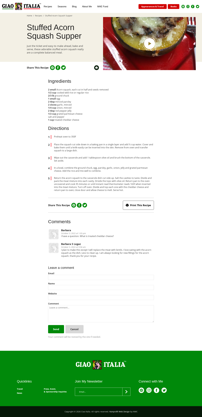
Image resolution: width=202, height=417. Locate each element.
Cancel (74, 329)
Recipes (38, 15)
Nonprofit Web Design (119, 411)
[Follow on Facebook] (192, 6)
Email (51, 273)
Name (51, 283)
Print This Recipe (140, 205)
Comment (53, 303)
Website (52, 293)
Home (29, 15)
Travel (20, 389)
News (19, 393)
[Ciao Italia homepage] (21, 6)
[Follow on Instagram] (188, 6)
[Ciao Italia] (101, 365)
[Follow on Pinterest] (183, 6)
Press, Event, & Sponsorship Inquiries (55, 390)
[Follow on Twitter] (197, 6)
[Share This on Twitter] (63, 67)
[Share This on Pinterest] (52, 67)
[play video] (149, 43)
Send (56, 329)
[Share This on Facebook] (58, 67)
